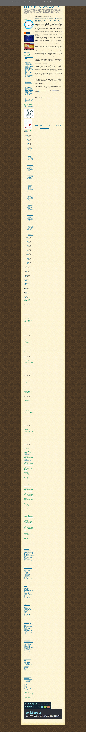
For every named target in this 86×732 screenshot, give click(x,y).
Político (25, 665)
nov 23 (28, 145)
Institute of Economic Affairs (28, 632)
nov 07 (28, 254)
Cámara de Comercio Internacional (27, 564)
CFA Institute (26, 573)
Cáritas (25, 565)
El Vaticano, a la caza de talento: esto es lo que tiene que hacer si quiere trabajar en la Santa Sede (29, 75)
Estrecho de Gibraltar (27, 605)
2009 (26, 294)
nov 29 (28, 138)
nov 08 (28, 253)
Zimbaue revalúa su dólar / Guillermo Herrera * (29, 79)
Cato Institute (26, 569)
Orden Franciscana (27, 662)
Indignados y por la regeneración (27, 629)
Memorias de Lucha (27, 643)
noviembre (27, 135)
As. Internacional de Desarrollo (28, 546)
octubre (27, 263)
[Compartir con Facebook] (57, 90)
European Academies (27, 608)
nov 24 (28, 144)
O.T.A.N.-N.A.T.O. (27, 654)
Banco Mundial (26, 554)
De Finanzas (26, 589)
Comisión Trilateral (27, 574)
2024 (26, 276)
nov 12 (28, 247)
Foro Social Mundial (27, 614)
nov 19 (28, 238)
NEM (26, 81)
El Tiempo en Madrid (27, 454)
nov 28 (28, 139)
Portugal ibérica (28, 87)
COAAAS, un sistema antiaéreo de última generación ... (30, 223)
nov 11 (28, 249)
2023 (26, 277)
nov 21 (28, 147)
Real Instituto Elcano (27, 668)
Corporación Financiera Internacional (27, 584)
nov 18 (28, 240)
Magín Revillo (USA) (27, 641)
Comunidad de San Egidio (28, 578)
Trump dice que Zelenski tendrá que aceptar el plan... (29, 150)
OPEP (25, 660)
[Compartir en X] (55, 90)
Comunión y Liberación (27, 579)
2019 (26, 281)
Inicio (49, 125)
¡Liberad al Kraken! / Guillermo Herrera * (28, 94)
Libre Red (25, 638)
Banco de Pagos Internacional (28, 552)
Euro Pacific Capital (27, 606)
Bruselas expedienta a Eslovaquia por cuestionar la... (30, 162)
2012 (26, 291)
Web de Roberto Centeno (28, 689)
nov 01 (28, 262)
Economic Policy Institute (28, 594)
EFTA (25, 595)
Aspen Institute (26, 548)
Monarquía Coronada (27, 645)
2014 (26, 288)
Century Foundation (27, 570)
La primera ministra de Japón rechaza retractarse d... (30, 172)
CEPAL (25, 571)
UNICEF (25, 686)
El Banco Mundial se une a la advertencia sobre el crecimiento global (29, 60)
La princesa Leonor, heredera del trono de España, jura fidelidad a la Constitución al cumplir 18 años (29, 69)
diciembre (27, 134)
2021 (26, 279)
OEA (25, 655)
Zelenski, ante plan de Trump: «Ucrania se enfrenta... (30, 176)
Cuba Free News (28, 62)
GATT (25, 620)
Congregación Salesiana (27, 580)
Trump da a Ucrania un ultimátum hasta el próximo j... (30, 219)
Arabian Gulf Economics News (29, 58)
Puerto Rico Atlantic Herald (28, 92)
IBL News (25, 627)
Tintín (25, 682)
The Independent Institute (28, 679)
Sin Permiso (26, 673)
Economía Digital (26, 593)
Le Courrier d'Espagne (27, 637)
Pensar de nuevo (26, 663)
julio (27, 267)
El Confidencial (26, 596)
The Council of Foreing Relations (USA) (27, 678)
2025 (26, 132)
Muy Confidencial (27, 651)
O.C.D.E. (25, 653)
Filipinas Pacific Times (29, 77)
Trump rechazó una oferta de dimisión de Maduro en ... (30, 227)
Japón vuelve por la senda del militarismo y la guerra (30, 204)
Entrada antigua (59, 125)
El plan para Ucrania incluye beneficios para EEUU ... (30, 169)
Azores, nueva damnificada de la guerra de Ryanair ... (30, 189)
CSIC (25, 587)
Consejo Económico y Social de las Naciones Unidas (29, 582)
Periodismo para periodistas (28, 664)
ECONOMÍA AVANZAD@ (41, 7)
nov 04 (28, 258)
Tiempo (25, 453)
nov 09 (28, 251)
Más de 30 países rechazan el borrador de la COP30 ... (29, 184)
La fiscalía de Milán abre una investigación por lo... (30, 200)
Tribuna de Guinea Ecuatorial (28, 96)
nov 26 (28, 141)
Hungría (39, 91)
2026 (26, 131)
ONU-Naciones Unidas (27, 659)
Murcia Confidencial (27, 648)
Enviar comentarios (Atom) (45, 128)
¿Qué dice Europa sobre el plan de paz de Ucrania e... (30, 230)
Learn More (67, 2)
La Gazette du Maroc (27, 636)
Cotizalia (25, 586)
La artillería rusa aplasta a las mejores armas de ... (30, 209)
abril (27, 271)
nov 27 (28, 140)
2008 (26, 296)
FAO (25, 612)
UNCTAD (25, 684)
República (25, 669)
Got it (73, 2)
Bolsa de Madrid (26, 561)
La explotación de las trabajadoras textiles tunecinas (30, 196)
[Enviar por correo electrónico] (52, 90)
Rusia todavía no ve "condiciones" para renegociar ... (30, 166)
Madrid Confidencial (27, 640)
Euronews (25, 607)
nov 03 (28, 259)
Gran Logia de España (27, 623)
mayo (27, 270)
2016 (26, 285)
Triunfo (25, 683)
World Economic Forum (27, 690)
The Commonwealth (27, 675)
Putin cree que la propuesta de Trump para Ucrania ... (29, 180)
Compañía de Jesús (27, 577)
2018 (26, 283)
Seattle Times (26, 672)
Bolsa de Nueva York (27, 562)
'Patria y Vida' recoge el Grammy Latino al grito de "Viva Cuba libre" (29, 64)
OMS (25, 657)
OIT (24, 656)
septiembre (28, 264)
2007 (26, 297)
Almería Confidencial (27, 543)
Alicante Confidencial (27, 542)
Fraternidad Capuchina (27, 617)
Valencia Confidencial (27, 688)
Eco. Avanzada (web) (27, 592)
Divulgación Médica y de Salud (28, 590)
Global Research (26, 622)
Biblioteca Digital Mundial (28, 559)
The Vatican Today (27, 681)
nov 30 (28, 136)
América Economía (27, 544)
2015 (26, 287)
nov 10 (28, 250)
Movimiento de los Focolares (28, 647)
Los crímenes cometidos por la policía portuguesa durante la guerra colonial (29, 89)
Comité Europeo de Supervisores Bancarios (27, 576)
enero (27, 275)
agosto (27, 266)
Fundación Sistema (27, 618)
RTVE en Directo (26, 670)
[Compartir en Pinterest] (58, 90)
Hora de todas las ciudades (28, 626)
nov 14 (28, 245)
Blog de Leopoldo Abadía (28, 560)
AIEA (25, 541)
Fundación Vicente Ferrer (28, 619)
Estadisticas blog (26, 699)
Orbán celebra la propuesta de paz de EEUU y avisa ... (30, 159)
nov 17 (28, 241)
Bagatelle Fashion (26, 549)
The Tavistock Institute (27, 680)
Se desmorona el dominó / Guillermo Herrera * (30, 234)
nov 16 (28, 242)
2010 (26, 293)
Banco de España (26, 551)
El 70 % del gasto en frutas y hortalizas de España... (30, 212)
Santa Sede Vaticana (27, 671)
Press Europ (26, 667)
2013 (26, 289)
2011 (26, 292)
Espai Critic (26, 601)
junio (27, 268)
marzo (27, 272)
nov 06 (28, 255)
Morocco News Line (27, 646)
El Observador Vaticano (29, 72)
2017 (26, 284)
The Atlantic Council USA (28, 674)
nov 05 (28, 257)
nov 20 (28, 237)
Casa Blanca (26, 567)
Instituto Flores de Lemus (28, 634)
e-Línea (25, 591)
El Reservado (26, 600)
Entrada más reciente (38, 125)
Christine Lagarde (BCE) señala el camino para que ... (30, 192)
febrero (27, 274)
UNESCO (25, 685)
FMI (24, 613)
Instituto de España (27, 633)
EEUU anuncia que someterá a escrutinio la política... (30, 154)
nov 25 (28, 143)
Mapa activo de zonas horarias (28, 642)
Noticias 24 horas (26, 652)
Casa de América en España (28, 568)
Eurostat (25, 611)
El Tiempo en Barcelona (27, 460)
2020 (26, 280)
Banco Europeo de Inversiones (28, 553)
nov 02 (28, 260)
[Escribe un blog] (54, 90)
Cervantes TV (26, 572)
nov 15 (28, 243)
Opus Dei (25, 661)
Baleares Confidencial (27, 550)
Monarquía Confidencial (27, 644)
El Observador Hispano (29, 66)
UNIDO (25, 687)
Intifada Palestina (26, 635)
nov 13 (28, 246)
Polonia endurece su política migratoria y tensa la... (30, 216)
